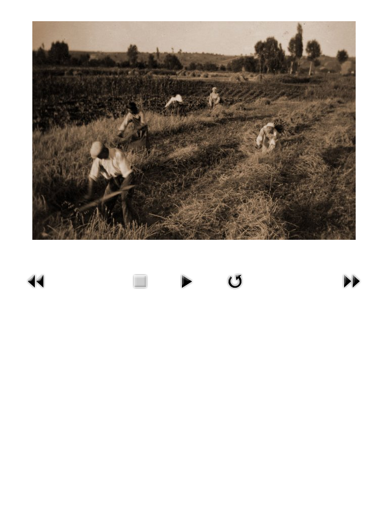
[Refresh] (235, 280)
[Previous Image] (36, 280)
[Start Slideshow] (186, 280)
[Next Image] (352, 280)
